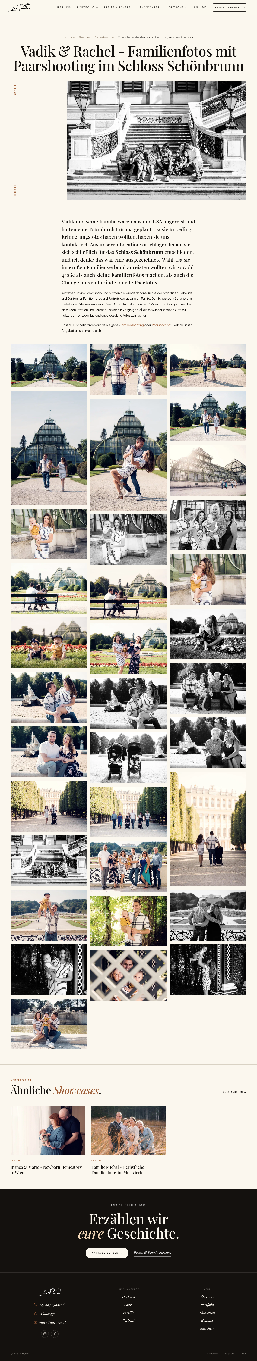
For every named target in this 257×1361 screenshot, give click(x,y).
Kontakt (207, 1320)
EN (196, 7)
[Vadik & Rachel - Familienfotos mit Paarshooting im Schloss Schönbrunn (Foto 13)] (128, 594)
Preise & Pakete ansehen (152, 1252)
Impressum (212, 1353)
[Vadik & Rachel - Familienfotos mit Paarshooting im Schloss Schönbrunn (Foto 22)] (128, 757)
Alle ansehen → (234, 1092)
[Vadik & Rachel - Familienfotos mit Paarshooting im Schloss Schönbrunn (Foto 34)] (49, 1024)
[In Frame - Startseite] (19, 7)
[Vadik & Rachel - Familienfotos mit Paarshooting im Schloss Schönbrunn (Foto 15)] (49, 642)
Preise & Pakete (117, 7)
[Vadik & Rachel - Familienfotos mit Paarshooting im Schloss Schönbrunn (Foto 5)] (208, 416)
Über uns (63, 7)
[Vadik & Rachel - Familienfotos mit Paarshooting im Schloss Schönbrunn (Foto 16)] (128, 648)
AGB (244, 1353)
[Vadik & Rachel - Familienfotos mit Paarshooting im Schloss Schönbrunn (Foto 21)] (49, 751)
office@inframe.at (52, 1322)
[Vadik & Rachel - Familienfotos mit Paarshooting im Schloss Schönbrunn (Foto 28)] (49, 915)
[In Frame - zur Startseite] (50, 1295)
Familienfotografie (104, 37)
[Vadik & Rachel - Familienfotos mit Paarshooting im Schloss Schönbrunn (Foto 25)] (128, 812)
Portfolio (86, 7)
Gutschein (178, 7)
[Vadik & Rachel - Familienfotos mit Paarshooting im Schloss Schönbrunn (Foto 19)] (128, 703)
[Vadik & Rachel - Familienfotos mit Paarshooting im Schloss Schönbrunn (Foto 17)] (208, 688)
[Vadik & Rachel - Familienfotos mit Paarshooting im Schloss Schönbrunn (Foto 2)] (128, 369)
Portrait (128, 1320)
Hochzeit (128, 1297)
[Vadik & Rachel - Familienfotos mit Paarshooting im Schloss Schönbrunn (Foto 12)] (49, 588)
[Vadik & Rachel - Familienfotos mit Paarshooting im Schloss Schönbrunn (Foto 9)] (49, 534)
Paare (128, 1305)
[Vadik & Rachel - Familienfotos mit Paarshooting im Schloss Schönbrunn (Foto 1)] (49, 365)
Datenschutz (230, 1353)
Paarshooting (161, 325)
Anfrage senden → (107, 1253)
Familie (128, 1312)
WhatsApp (47, 1313)
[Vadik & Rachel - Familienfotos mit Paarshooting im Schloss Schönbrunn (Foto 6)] (128, 455)
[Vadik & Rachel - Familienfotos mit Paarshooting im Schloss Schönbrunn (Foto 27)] (128, 866)
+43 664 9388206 (52, 1305)
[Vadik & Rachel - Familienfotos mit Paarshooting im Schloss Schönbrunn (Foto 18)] (49, 697)
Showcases (150, 7)
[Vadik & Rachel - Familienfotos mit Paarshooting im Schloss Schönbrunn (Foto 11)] (208, 579)
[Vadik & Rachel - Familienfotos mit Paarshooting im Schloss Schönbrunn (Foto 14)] (208, 634)
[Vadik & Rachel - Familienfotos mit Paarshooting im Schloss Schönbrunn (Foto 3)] (208, 365)
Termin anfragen (227, 7)
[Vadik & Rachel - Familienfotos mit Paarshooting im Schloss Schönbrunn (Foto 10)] (128, 539)
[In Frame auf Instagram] (45, 1334)
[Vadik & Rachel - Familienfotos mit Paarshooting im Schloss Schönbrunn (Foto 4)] (49, 448)
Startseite (69, 37)
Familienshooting (132, 325)
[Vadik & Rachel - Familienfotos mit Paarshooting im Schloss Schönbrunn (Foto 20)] (208, 742)
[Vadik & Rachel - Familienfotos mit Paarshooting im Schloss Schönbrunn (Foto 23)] (208, 829)
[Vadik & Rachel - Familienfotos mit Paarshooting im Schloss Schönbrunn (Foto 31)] (49, 969)
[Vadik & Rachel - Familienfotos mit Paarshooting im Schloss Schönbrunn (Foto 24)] (49, 806)
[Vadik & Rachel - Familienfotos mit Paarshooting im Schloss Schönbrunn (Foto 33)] (128, 975)
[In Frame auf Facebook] (55, 1334)
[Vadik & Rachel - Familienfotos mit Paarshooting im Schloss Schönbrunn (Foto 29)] (208, 915)
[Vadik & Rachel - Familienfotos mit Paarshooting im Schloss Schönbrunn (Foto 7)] (208, 470)
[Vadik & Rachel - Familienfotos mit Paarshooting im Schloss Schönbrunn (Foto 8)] (208, 525)
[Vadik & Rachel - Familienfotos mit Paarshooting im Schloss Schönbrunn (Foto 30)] (128, 921)
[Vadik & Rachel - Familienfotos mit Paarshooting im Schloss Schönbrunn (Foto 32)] (208, 969)
